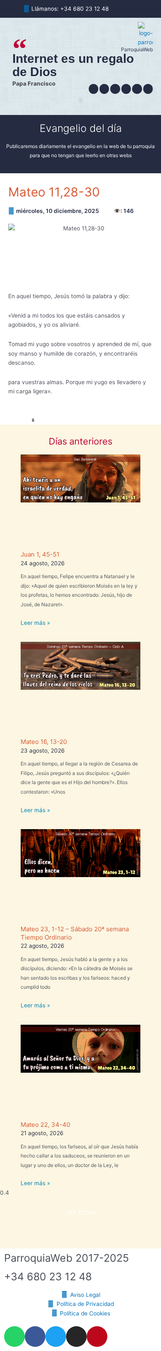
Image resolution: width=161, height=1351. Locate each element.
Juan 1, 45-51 (40, 554)
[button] (80, 100)
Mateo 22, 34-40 (45, 1125)
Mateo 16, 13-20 (44, 742)
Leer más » (35, 622)
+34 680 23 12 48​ (48, 1276)
